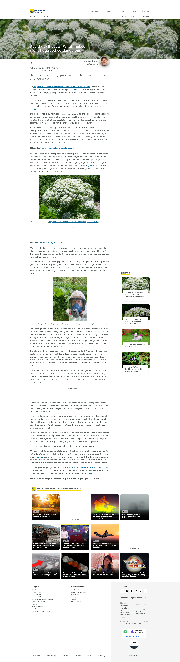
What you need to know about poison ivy (57, 148)
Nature (41, 17)
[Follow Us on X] (145, 591)
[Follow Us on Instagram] (126, 591)
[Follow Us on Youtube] (131, 591)
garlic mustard (94, 165)
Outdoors (48, 17)
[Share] (31, 63)
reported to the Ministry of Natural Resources (88, 467)
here (90, 473)
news (35, 17)
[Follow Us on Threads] (140, 591)
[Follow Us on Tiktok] (136, 591)
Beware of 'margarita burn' (50, 242)
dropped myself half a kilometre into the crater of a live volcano (61, 87)
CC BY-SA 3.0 (92, 221)
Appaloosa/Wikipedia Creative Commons (67, 221)
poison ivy (38, 457)
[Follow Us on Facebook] (122, 591)
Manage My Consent (38, 602)
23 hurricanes (74, 89)
